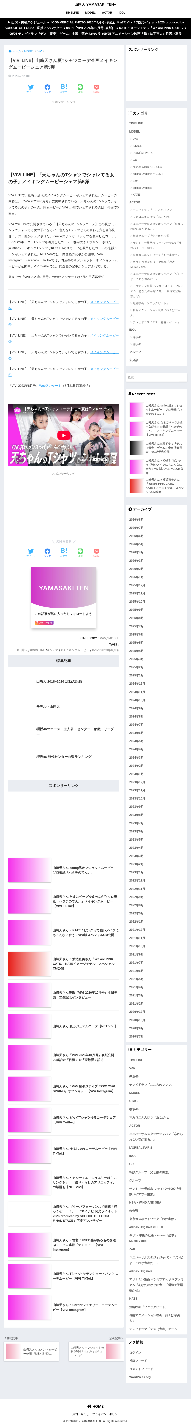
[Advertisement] (63, 132)
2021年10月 (137, 946)
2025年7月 (136, 626)
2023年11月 (137, 790)
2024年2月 (136, 765)
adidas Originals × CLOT (148, 173)
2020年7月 (136, 1036)
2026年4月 (136, 552)
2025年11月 (137, 593)
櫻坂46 (137, 344)
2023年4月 (136, 847)
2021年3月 (136, 995)
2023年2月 (136, 864)
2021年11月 (137, 938)
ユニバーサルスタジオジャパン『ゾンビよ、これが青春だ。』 (156, 276)
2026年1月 (136, 577)
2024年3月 (136, 757)
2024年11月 (137, 692)
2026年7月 (136, 527)
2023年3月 (136, 856)
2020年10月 (137, 1020)
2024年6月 (136, 732)
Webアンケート (50, 385)
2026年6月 (136, 536)
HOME (98, 1406)
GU (135, 159)
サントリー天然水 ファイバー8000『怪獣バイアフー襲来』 (155, 245)
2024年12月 (137, 683)
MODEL (90, 12)
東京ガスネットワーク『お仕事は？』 (156, 254)
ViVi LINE (38, 650)
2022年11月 (137, 888)
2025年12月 (137, 585)
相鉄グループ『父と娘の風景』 (152, 235)
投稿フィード (138, 1360)
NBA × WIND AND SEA (147, 166)
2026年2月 (136, 568)
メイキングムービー (75, 650)
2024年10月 (137, 700)
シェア (53, 650)
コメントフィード (141, 1369)
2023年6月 (136, 831)
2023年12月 (137, 782)
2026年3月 (136, 560)
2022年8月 (136, 905)
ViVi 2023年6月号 (106, 650)
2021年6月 (136, 970)
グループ (135, 351)
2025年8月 (136, 618)
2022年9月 (136, 897)
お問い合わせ (80, 1414)
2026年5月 (136, 544)
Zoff (135, 180)
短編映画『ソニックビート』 (151, 303)
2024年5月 (136, 741)
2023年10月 (137, 798)
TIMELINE (72, 12)
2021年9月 (136, 954)
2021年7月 (136, 962)
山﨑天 (23, 650)
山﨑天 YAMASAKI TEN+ (95, 4)
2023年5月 (136, 839)
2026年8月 (136, 519)
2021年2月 (136, 1003)
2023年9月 (136, 806)
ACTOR (107, 12)
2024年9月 (136, 708)
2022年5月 (136, 913)
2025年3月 (136, 659)
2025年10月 (137, 601)
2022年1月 (136, 921)
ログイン (135, 1352)
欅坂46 (137, 337)
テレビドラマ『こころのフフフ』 (154, 209)
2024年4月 (136, 749)
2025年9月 (136, 609)
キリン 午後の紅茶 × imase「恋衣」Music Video (154, 264)
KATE (136, 194)
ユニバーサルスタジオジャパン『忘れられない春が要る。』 (156, 226)
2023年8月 (136, 814)
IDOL (122, 12)
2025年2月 (136, 667)
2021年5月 (136, 979)
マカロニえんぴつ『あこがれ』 (152, 216)
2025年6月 (136, 634)
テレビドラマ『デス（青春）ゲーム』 (156, 322)
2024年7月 (136, 724)
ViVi (103, 638)
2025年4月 (136, 650)
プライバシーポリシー (106, 1414)
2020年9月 (136, 1028)
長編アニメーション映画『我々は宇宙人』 (155, 312)
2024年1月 (136, 774)
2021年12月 (137, 929)
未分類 (133, 360)
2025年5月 (136, 642)
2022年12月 (137, 880)
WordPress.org (140, 1377)
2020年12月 (137, 1011)
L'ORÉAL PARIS (143, 153)
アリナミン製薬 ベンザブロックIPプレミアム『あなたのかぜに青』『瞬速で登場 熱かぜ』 (157, 291)
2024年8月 (136, 716)
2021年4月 (136, 987)
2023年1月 (136, 872)
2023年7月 (136, 823)
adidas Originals (142, 187)
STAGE (137, 145)
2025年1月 (136, 675)
